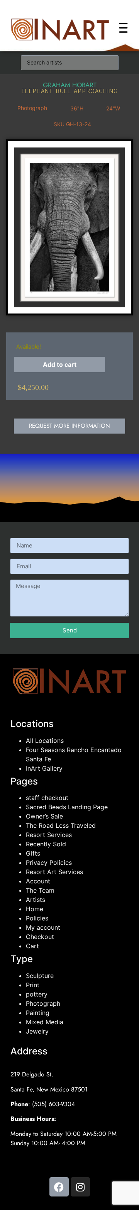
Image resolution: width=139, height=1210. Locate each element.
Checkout (40, 937)
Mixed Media (44, 1022)
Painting (37, 1013)
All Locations (45, 740)
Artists (35, 899)
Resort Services (49, 835)
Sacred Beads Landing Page (67, 807)
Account (38, 881)
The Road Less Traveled (61, 825)
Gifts (33, 853)
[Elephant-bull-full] (69, 227)
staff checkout (47, 798)
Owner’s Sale (44, 816)
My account (43, 927)
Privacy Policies (49, 862)
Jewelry (37, 1031)
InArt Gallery (44, 768)
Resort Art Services (54, 872)
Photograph (43, 1003)
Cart (32, 946)
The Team (40, 890)
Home (34, 909)
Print (32, 985)
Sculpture (40, 976)
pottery (36, 994)
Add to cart (59, 364)
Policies (37, 918)
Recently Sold (46, 844)
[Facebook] (59, 1186)
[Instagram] (80, 1186)
